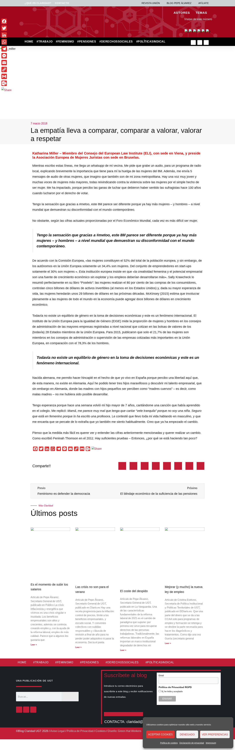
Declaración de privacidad (191, 743)
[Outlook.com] (6, 83)
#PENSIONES (86, 41)
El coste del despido (134, 591)
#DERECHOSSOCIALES (116, 41)
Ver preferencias (215, 734)
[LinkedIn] (6, 35)
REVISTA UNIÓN (151, 3)
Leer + (34, 645)
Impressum (211, 743)
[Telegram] (6, 48)
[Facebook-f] (193, 42)
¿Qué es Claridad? (38, 3)
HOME (29, 41)
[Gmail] (6, 76)
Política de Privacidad (80, 731)
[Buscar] (70, 696)
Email (161, 675)
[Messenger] (6, 55)
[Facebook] (19, 709)
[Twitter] (199, 42)
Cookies (100, 731)
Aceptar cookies (160, 734)
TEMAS (201, 12)
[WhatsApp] (6, 42)
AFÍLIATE (203, 3)
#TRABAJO (44, 41)
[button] (174, 41)
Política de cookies (169, 743)
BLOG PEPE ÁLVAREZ (179, 3)
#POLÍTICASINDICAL (150, 41)
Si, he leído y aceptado (172, 691)
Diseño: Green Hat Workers (124, 731)
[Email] (6, 62)
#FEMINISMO (65, 41)
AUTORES (182, 12)
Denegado (187, 734)
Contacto (62, 3)
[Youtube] (206, 42)
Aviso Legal (57, 731)
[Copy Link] (6, 69)
